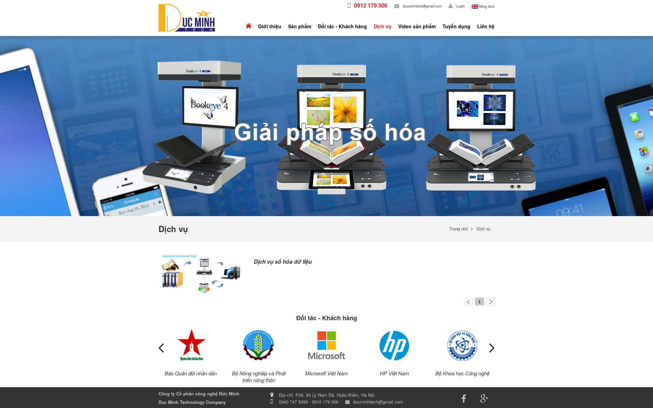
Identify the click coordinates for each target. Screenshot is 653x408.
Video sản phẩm (417, 26)
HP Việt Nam (394, 373)
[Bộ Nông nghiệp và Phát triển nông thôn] (259, 345)
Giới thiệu (269, 26)
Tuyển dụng (456, 26)
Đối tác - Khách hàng (342, 26)
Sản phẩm (299, 26)
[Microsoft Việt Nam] (326, 345)
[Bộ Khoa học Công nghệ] (462, 345)
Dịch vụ (382, 26)
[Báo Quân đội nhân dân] (190, 345)
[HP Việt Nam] (394, 345)
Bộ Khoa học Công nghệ (462, 373)
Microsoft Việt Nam (326, 373)
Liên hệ (486, 26)
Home (248, 26)
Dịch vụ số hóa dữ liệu (283, 261)
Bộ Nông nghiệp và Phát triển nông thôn (259, 376)
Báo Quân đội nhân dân (191, 373)
